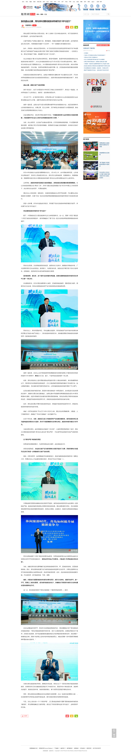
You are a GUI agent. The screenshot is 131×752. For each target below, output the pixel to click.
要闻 (42, 14)
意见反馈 (82, 748)
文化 (74, 1)
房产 (63, 1)
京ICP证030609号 (97, 748)
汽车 (59, 1)
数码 (89, 1)
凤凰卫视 (39, 1)
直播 (34, 1)
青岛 (38, 14)
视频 (30, 1)
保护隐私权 (69, 748)
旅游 (78, 1)
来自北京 (33, 27)
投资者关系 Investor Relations (45, 748)
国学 (85, 1)
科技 (66, 1)
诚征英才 (63, 748)
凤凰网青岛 (28, 25)
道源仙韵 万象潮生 (89, 48)
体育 (51, 1)
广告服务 (56, 748)
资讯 (27, 1)
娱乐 (48, 1)
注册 (98, 1)
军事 (70, 1)
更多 (93, 1)
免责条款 (76, 748)
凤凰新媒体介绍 (33, 748)
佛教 (81, 1)
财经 (44, 1)
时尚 (55, 1)
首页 (23, 1)
